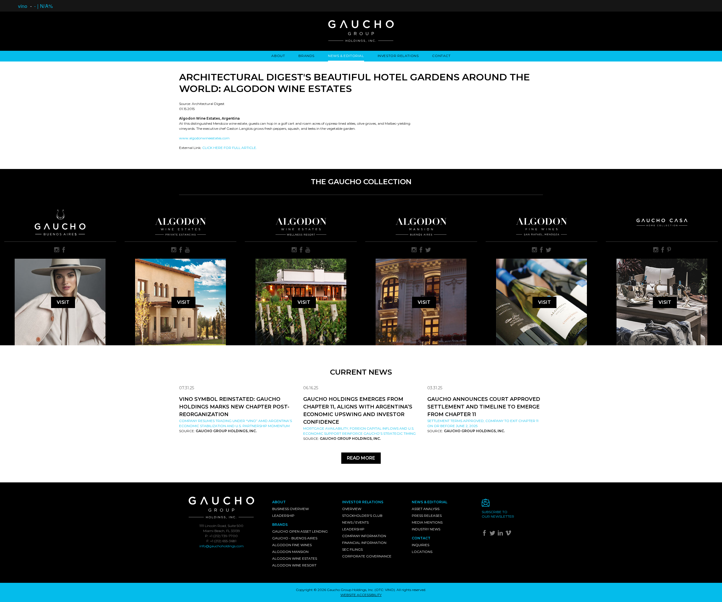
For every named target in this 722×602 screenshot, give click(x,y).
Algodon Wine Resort (294, 565)
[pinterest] (669, 250)
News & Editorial (346, 56)
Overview (351, 509)
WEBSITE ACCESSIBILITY (361, 595)
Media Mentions (427, 522)
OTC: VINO (385, 590)
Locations (422, 552)
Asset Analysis (425, 509)
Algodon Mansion (290, 552)
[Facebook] (485, 534)
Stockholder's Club (362, 515)
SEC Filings (352, 549)
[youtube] (187, 250)
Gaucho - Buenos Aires (294, 538)
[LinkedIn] (501, 534)
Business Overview (290, 509)
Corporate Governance (366, 556)
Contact (441, 56)
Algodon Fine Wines (292, 545)
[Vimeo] (508, 534)
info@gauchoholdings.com (221, 546)
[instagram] (57, 250)
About (278, 56)
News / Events (355, 522)
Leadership (283, 515)
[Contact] (512, 504)
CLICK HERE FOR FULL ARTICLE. (229, 148)
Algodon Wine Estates (294, 558)
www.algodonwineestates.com (204, 138)
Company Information (364, 536)
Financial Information (364, 543)
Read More (361, 458)
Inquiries (420, 545)
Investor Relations (398, 56)
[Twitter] (493, 534)
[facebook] (64, 250)
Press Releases (427, 515)
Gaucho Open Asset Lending (300, 531)
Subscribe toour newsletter (498, 514)
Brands (306, 56)
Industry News (426, 529)
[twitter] (428, 250)
